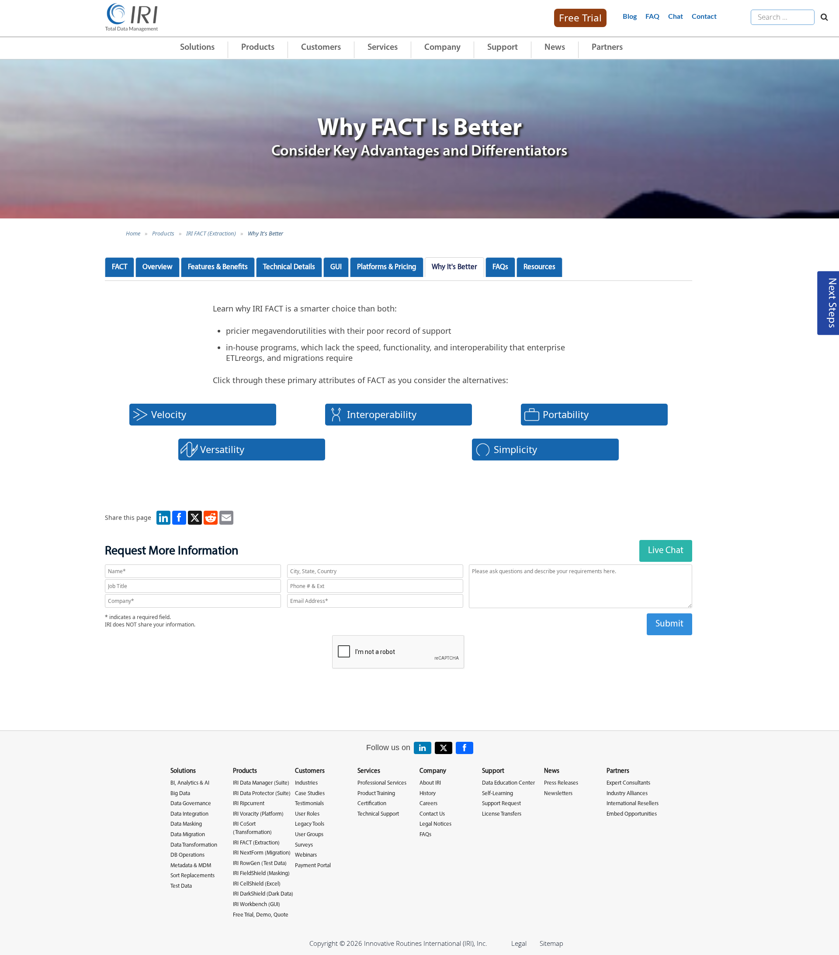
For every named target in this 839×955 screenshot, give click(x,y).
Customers (321, 47)
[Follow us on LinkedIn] (422, 748)
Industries (306, 783)
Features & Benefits (218, 267)
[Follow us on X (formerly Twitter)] (443, 748)
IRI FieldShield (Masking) (261, 873)
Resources (539, 267)
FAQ (652, 16)
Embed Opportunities (632, 814)
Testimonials (309, 803)
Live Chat (665, 550)
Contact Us (432, 814)
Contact (704, 16)
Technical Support (378, 814)
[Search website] (822, 17)
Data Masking (186, 824)
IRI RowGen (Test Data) (260, 863)
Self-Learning (497, 793)
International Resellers (633, 803)
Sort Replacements (192, 876)
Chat (675, 16)
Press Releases (561, 783)
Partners (607, 47)
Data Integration (189, 814)
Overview (157, 267)
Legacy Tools (309, 824)
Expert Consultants (628, 783)
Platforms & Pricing (386, 267)
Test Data (181, 886)
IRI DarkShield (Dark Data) (263, 894)
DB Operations (187, 855)
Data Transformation (193, 845)
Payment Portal (313, 865)
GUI (336, 267)
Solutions (197, 47)
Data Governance (190, 803)
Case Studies (310, 793)
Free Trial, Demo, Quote (260, 915)
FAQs (500, 267)
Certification (371, 803)
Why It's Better (265, 233)
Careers (428, 803)
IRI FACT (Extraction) (211, 233)
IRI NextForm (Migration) (262, 853)
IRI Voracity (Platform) (258, 814)
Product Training (376, 793)
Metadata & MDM (190, 865)
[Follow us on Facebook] (464, 748)
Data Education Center (508, 783)
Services (382, 47)
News (554, 47)
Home (133, 233)
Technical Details (289, 267)
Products (257, 47)
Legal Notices (435, 824)
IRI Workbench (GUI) (256, 904)
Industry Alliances (627, 793)
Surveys (304, 845)
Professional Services (381, 783)
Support (502, 47)
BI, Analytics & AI (189, 783)
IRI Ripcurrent (248, 803)
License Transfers (501, 814)
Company (442, 47)
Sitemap (551, 943)
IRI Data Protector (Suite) (262, 793)
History (428, 793)
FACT (119, 267)
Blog (630, 16)
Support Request (501, 803)
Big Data (180, 793)
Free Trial (580, 17)
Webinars (306, 855)
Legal (519, 943)
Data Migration (187, 834)
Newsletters (558, 793)
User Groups (309, 834)
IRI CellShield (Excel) (257, 884)
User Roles (307, 814)
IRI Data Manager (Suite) (261, 783)
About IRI (430, 783)
